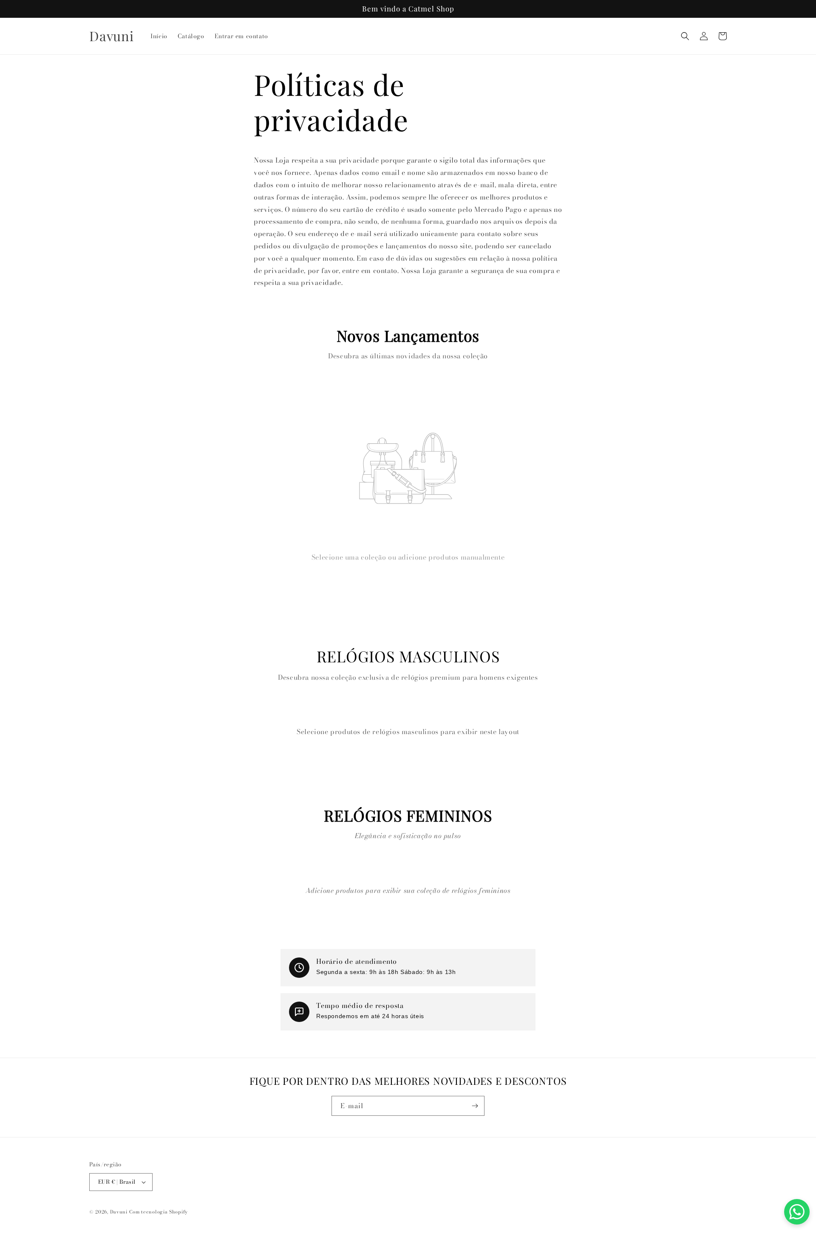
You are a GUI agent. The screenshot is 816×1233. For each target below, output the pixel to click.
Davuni (119, 1211)
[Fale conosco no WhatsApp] (797, 1212)
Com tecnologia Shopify (158, 1211)
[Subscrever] (474, 1106)
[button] (685, 36)
